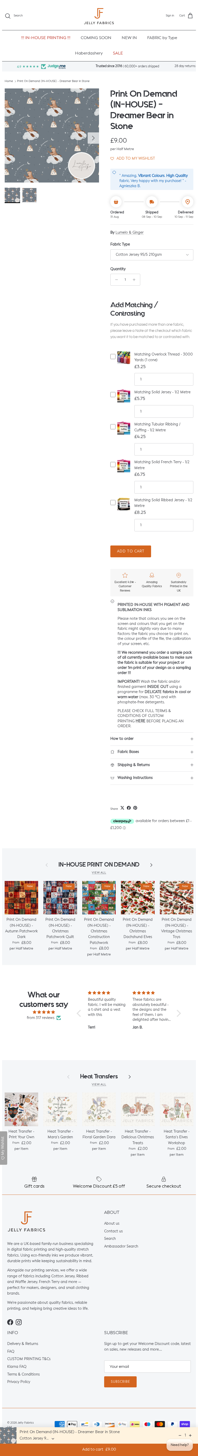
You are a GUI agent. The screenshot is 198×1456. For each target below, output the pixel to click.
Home (9, 81)
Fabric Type (120, 244)
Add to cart (130, 551)
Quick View (124, 362)
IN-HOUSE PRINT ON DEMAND (99, 864)
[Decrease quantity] (115, 279)
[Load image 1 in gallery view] (52, 135)
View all (99, 872)
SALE (118, 53)
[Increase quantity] (135, 279)
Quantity (118, 269)
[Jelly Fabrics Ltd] (99, 16)
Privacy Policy (18, 1382)
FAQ (10, 1351)
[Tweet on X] (122, 808)
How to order (122, 739)
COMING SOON (96, 38)
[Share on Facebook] (129, 808)
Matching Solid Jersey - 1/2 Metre (162, 392)
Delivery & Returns (22, 1344)
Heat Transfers (99, 1076)
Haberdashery (89, 53)
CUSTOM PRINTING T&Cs (29, 1359)
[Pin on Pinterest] (135, 808)
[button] (132, 158)
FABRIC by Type (162, 38)
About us (111, 1223)
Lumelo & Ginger (130, 233)
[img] (44, 1012)
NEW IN (129, 38)
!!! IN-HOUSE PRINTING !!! (45, 38)
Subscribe (120, 1382)
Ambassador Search (121, 1246)
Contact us (113, 1231)
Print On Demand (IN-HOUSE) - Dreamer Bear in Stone (53, 81)
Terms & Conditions (23, 1374)
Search (110, 1239)
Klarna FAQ (17, 1367)
